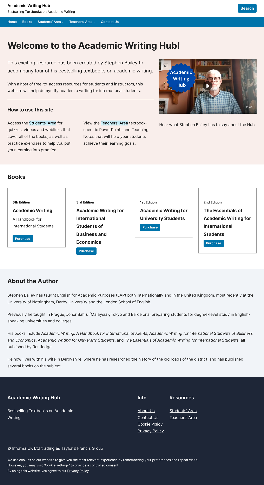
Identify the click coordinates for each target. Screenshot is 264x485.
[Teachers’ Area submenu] (94, 22)
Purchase (22, 239)
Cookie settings (57, 465)
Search (247, 8)
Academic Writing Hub (28, 5)
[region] (208, 86)
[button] (207, 86)
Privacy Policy (78, 471)
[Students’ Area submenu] (63, 22)
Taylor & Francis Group (82, 448)
